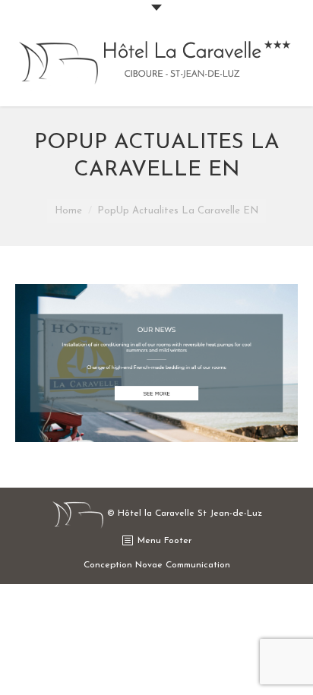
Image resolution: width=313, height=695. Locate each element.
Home (68, 211)
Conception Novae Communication (157, 565)
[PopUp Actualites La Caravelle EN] (156, 363)
